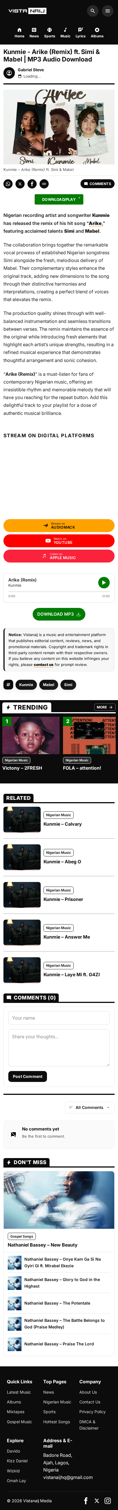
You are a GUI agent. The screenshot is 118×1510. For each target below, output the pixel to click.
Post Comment (27, 1076)
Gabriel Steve (31, 69)
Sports (49, 1411)
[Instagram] (107, 1500)
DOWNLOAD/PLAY (59, 199)
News (48, 1392)
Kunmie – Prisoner (63, 899)
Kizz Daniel (17, 1460)
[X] (96, 1500)
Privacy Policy (92, 1411)
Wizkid (13, 1470)
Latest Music (19, 1392)
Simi (68, 684)
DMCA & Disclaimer (89, 1424)
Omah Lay (16, 1480)
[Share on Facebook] (32, 183)
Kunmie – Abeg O (62, 861)
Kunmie (26, 684)
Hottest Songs (56, 1421)
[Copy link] (44, 183)
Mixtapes (15, 1411)
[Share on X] (20, 183)
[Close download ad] (79, 197)
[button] (59, 614)
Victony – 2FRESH (22, 768)
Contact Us (89, 1401)
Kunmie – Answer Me (67, 937)
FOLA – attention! (82, 768)
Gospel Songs (21, 1236)
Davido (13, 1451)
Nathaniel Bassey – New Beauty (43, 1245)
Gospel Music (19, 1421)
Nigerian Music (16, 760)
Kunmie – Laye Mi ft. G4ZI (72, 974)
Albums (14, 1401)
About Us (88, 1392)
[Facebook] (85, 1500)
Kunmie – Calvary (63, 824)
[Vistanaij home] (28, 11)
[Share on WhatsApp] (8, 183)
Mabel (48, 684)
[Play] (104, 582)
